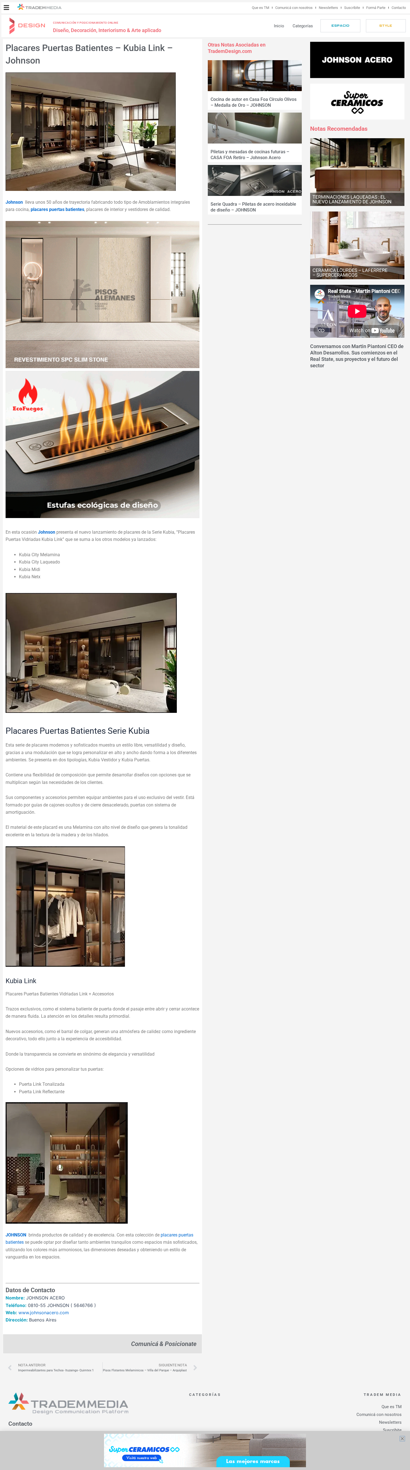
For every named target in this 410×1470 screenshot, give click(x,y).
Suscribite (352, 8)
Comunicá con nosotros (294, 8)
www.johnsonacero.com (43, 1312)
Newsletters (328, 8)
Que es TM (260, 8)
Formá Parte (375, 8)
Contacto (399, 8)
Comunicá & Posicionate (163, 1343)
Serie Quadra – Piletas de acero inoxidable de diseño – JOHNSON (253, 207)
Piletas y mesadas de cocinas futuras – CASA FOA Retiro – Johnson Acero (250, 154)
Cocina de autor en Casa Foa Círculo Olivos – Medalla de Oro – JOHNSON (253, 102)
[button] (6, 8)
